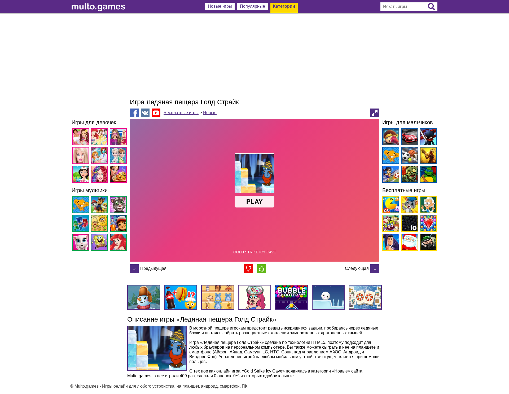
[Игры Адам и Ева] (100, 224)
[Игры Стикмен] (427, 137)
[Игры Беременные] (100, 156)
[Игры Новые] (389, 205)
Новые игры (220, 6)
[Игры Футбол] (389, 175)
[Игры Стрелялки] (427, 156)
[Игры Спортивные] (408, 156)
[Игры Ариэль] (119, 243)
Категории (284, 6)
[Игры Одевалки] (119, 137)
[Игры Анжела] (81, 243)
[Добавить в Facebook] (134, 113)
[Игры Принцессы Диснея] (100, 137)
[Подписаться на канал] (156, 112)
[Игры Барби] (81, 156)
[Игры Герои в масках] (81, 224)
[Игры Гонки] (408, 137)
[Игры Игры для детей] (408, 205)
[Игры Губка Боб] (100, 243)
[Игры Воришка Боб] (427, 243)
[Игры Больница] (81, 175)
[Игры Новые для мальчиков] (389, 137)
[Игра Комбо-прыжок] (134, 268)
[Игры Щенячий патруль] (100, 205)
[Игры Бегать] (389, 243)
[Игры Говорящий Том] (119, 205)
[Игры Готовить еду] (119, 175)
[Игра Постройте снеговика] (374, 268)
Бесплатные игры (181, 112)
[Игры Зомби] (408, 175)
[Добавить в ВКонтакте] (145, 113)
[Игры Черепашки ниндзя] (427, 175)
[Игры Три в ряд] (427, 224)
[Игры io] (408, 224)
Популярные (252, 6)
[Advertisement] (254, 56)
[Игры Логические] (427, 205)
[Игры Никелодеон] (389, 224)
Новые (210, 112)
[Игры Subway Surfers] (119, 224)
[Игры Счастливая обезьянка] (81, 205)
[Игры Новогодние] (408, 243)
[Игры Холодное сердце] (119, 156)
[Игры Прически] (100, 175)
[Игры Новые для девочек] (81, 137)
